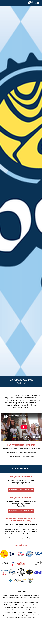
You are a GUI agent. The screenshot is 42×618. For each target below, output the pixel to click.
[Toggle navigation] (3, 3)
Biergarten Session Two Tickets (21, 511)
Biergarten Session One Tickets (21, 490)
